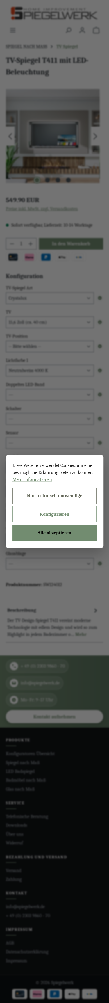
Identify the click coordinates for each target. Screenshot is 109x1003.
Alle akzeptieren (54, 533)
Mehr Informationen (32, 479)
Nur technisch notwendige (54, 495)
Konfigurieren (54, 514)
